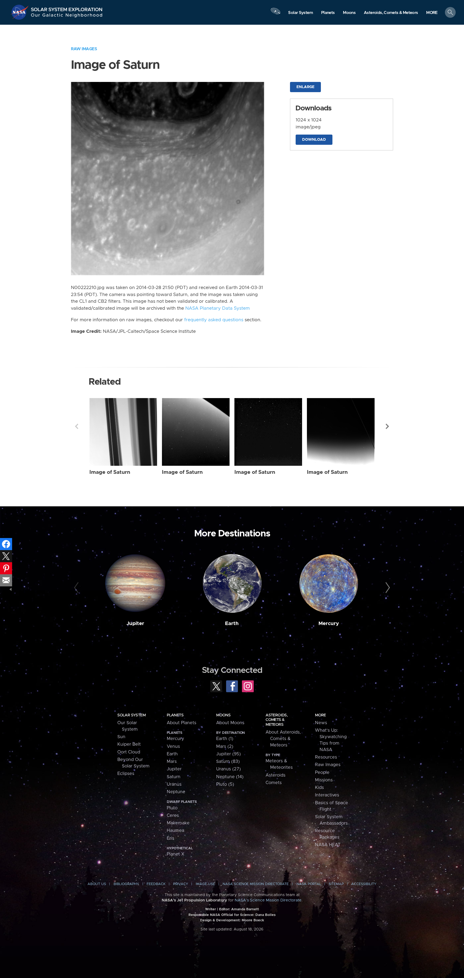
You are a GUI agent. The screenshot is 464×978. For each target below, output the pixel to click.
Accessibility (363, 884)
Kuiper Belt (129, 744)
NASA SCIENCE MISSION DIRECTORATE (256, 884)
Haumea (175, 830)
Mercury (328, 623)
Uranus (174, 784)
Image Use (205, 884)
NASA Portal (308, 884)
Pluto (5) (225, 784)
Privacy (180, 884)
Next (387, 426)
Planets (175, 715)
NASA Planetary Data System (217, 308)
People (322, 772)
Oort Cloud (128, 752)
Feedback (156, 884)
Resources (326, 757)
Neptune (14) (230, 777)
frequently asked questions (213, 319)
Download (314, 140)
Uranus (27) (228, 769)
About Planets (181, 723)
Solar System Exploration (67, 8)
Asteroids (275, 775)
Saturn (173, 777)
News (321, 723)
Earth (232, 623)
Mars (172, 761)
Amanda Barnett (245, 909)
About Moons (230, 723)
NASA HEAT (327, 845)
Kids (319, 787)
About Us (97, 884)
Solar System (131, 715)
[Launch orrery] (275, 14)
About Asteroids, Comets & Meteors (283, 738)
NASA (20, 12)
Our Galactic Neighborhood (67, 16)
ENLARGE (305, 87)
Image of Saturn (109, 472)
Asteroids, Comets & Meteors (277, 720)
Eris (170, 838)
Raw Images (84, 49)
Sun (121, 737)
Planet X (175, 854)
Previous (77, 426)
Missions (324, 780)
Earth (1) (224, 739)
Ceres (173, 815)
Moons (223, 715)
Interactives (327, 795)
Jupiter (135, 623)
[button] (432, 13)
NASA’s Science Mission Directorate (268, 900)
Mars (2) (224, 746)
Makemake (178, 823)
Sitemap (336, 884)
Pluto (172, 808)
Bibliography (126, 884)
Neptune (176, 792)
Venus (173, 746)
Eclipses (125, 773)
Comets (274, 783)
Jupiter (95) (228, 754)
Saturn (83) (228, 761)
